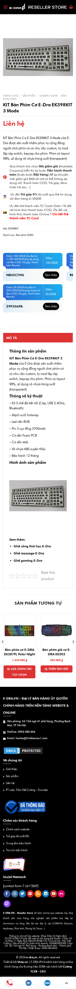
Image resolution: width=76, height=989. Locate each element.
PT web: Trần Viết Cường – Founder (27, 790)
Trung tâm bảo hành (18, 843)
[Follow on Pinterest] (30, 893)
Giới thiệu (11, 769)
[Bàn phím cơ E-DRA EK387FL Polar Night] (19, 630)
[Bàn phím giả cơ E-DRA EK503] (56, 630)
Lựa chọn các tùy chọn (21, 671)
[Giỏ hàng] (71, 7)
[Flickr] (61, 893)
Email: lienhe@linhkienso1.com (27, 738)
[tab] (38, 338)
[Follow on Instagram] (14, 893)
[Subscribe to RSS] (38, 893)
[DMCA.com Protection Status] (23, 750)
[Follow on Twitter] (22, 893)
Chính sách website (17, 829)
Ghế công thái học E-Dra (32, 546)
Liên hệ (10, 783)
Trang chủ (10, 95)
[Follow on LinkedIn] (45, 893)
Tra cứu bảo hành (17, 850)
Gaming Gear (48, 95)
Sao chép (51, 275)
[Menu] (5, 7)
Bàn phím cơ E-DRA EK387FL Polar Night (19, 652)
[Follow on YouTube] (53, 893)
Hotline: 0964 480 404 (21, 732)
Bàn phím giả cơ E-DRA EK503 (56, 652)
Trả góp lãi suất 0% (17, 836)
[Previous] (3, 650)
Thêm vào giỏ (58, 668)
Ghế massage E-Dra (29, 553)
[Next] (73, 650)
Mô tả (11, 338)
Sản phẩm (28, 95)
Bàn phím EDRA (24, 234)
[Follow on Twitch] (7, 904)
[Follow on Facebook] (7, 893)
